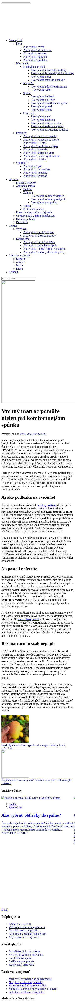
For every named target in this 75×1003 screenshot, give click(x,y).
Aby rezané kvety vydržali (24, 937)
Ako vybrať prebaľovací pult (40, 245)
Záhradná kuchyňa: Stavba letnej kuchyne (33, 988)
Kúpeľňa (28, 83)
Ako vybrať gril (32, 166)
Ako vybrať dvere (33, 46)
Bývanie (13, 179)
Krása (19, 268)
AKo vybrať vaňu (41, 89)
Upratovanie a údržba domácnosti (35, 215)
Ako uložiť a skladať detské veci (27, 933)
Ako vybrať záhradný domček (48, 195)
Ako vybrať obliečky (43, 99)
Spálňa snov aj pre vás (21, 961)
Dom (19, 43)
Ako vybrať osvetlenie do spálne (49, 103)
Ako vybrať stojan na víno (38, 152)
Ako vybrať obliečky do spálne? (31, 815)
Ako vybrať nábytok (35, 56)
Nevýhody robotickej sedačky (26, 982)
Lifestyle (21, 258)
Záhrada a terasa (25, 185)
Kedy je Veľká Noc (20, 923)
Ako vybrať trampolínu (44, 202)
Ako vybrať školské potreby (39, 235)
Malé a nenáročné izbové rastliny (28, 985)
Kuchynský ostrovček (21, 964)
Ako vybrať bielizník (43, 96)
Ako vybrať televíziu (35, 172)
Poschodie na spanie (20, 958)
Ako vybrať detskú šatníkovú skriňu (44, 248)
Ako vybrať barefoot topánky (40, 136)
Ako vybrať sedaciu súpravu (47, 126)
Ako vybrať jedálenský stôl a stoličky (52, 73)
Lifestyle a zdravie (19, 255)
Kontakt (13, 272)
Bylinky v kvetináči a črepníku (26, 992)
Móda (19, 265)
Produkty (21, 132)
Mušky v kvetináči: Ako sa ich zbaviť (30, 978)
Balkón (27, 189)
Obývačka (29, 113)
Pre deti (13, 225)
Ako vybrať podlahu (35, 60)
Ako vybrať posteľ (41, 106)
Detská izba (22, 238)
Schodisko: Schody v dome (24, 951)
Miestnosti (22, 63)
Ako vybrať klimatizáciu (37, 50)
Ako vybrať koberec (35, 53)
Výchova (21, 228)
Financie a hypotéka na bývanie (34, 212)
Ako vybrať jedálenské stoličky (49, 70)
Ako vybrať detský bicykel (38, 232)
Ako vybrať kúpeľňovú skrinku (49, 86)
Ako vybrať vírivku (34, 159)
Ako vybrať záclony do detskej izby (44, 252)
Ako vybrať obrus (41, 76)
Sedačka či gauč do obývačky (26, 954)
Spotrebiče (22, 162)
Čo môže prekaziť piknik (23, 930)
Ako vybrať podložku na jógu (40, 146)
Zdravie (20, 262)
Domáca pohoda (25, 219)
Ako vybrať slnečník (35, 149)
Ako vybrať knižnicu (43, 119)
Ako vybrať (15, 40)
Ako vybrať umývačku (36, 169)
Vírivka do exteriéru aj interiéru (27, 927)
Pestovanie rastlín (33, 209)
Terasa (27, 205)
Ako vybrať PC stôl (34, 142)
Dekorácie (22, 222)
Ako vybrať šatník (41, 109)
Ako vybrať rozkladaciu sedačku (49, 129)
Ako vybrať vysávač (35, 175)
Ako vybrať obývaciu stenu (46, 123)
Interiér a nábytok (26, 182)
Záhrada (28, 192)
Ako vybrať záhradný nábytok (48, 199)
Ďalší (4, 909)
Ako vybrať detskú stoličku (39, 242)
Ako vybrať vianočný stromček (41, 156)
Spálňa (27, 93)
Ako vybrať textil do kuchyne (48, 79)
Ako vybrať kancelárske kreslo (41, 139)
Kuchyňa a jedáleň (34, 66)
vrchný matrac (47, 505)
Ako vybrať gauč (40, 116)
